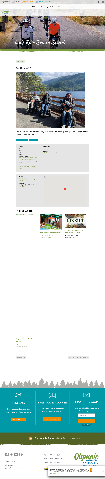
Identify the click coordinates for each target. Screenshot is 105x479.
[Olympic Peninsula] (5, 12)
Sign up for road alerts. (71, 438)
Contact (57, 462)
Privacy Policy (56, 473)
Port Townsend (28, 159)
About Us (48, 462)
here (72, 7)
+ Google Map (22, 186)
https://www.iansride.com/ (50, 152)
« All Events (20, 61)
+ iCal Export (33, 139)
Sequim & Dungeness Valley (29, 161)
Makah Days (21, 357)
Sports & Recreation (24, 162)
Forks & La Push (23, 157)
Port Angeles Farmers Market (50, 232)
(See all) (25, 346)
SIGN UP (85, 421)
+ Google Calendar (22, 139)
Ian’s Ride (45, 149)
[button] (18, 419)
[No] (103, 471)
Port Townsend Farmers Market (78, 357)
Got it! (91, 470)
